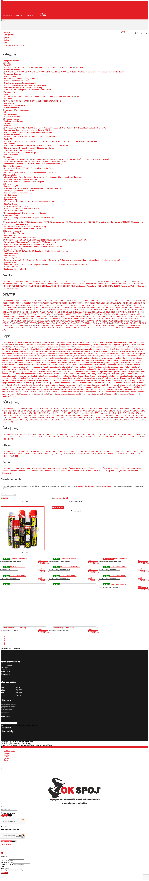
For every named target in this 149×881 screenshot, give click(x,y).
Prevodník (7, 36)
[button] (123, 31)
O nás (6, 39)
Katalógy (6, 37)
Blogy (6, 42)
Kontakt (6, 40)
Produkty (7, 32)
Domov (6, 45)
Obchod (11, 45)
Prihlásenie (7, 8)
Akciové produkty (9, 34)
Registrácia (7, 9)
